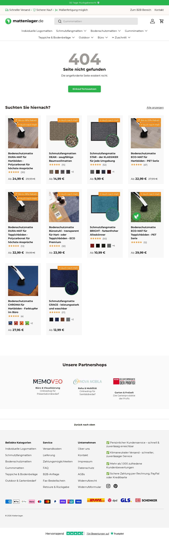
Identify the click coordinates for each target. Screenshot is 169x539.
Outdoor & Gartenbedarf (20, 480)
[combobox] (96, 21)
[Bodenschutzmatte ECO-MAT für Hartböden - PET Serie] (146, 133)
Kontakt (159, 9)
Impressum (85, 461)
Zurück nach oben (84, 424)
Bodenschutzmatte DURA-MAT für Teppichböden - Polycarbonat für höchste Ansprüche (20, 235)
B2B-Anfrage (51, 474)
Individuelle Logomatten (36, 30)
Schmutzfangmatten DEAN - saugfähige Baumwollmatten (62, 157)
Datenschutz (86, 467)
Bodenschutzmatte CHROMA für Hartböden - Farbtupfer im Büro (23, 306)
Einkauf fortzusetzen (84, 89)
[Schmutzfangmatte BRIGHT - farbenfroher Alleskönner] (105, 207)
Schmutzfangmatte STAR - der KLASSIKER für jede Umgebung (104, 157)
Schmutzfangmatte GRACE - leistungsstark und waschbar (64, 304)
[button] (161, 21)
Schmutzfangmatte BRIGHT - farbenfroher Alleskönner (104, 231)
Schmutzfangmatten (18, 455)
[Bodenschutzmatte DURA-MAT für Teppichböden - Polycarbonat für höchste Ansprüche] (23, 207)
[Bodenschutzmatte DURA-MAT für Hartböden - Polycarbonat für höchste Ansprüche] (23, 133)
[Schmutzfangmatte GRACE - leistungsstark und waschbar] (64, 281)
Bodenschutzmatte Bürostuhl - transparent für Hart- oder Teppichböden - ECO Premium (64, 235)
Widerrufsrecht (87, 480)
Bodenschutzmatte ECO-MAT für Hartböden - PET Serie (145, 157)
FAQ (46, 467)
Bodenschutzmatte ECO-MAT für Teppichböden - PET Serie (143, 233)
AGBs (81, 474)
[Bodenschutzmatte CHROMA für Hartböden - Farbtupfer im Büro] (23, 281)
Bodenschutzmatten (18, 461)
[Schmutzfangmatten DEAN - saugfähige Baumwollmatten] (64, 133)
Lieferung (49, 455)
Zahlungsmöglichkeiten (58, 461)
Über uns (84, 448)
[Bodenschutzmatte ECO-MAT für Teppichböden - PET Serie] (146, 207)
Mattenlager (17, 515)
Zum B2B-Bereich (140, 9)
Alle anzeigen (155, 107)
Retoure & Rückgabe (56, 487)
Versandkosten (52, 448)
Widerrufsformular (89, 487)
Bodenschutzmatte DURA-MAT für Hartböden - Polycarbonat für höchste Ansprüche (20, 161)
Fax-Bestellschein (54, 480)
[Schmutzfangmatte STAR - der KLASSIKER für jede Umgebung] (105, 133)
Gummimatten (14, 467)
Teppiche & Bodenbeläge (21, 474)
